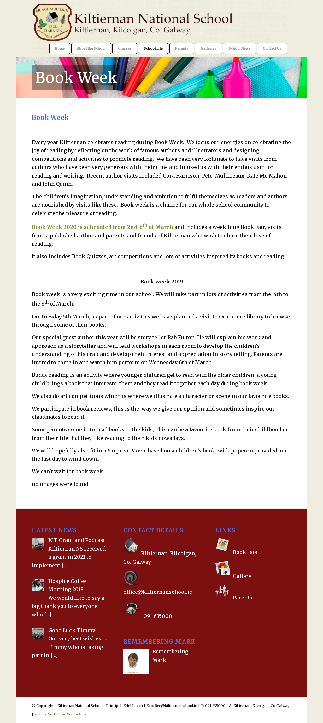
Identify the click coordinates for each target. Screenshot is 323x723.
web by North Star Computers (60, 714)
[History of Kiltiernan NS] (215, 610)
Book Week (76, 77)
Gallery (241, 576)
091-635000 (158, 616)
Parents (242, 597)
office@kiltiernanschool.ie (157, 592)
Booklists (245, 552)
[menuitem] (59, 48)
